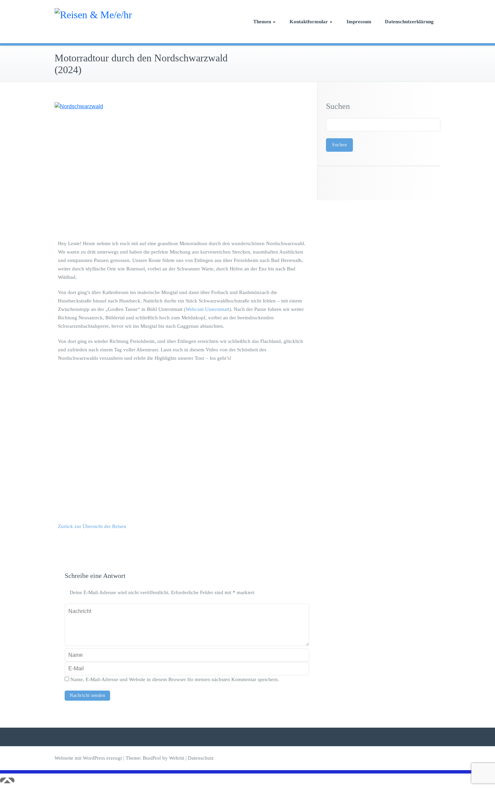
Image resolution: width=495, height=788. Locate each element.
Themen (262, 21)
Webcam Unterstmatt (207, 309)
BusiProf (152, 758)
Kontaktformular (309, 21)
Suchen (338, 106)
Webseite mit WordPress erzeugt (88, 758)
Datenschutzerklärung (409, 21)
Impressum (358, 21)
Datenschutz (201, 758)
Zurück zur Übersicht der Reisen (92, 526)
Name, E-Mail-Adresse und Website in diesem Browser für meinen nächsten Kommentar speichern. (174, 679)
